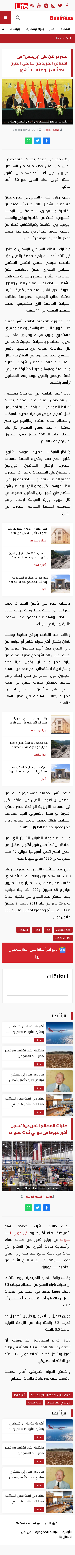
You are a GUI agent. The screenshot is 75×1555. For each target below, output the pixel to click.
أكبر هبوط (19, 1394)
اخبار (52, 28)
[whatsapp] (28, 140)
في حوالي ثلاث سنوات (59, 1402)
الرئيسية (69, 38)
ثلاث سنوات (34, 1402)
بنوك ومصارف (34, 28)
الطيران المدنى (63, 937)
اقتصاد (65, 28)
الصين (37, 929)
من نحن (26, 1532)
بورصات (15, 28)
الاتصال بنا (66, 1537)
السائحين (23, 929)
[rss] (32, 5)
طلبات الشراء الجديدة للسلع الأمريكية (51, 1394)
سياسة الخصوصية (46, 1532)
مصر (48, 929)
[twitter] (37, 140)
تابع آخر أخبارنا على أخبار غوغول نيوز (34, 952)
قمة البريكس (63, 929)
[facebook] (46, 140)
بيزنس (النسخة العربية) (39, 1196)
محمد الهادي (52, 129)
